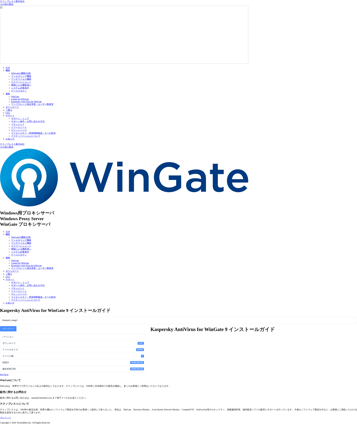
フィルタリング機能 (21, 76)
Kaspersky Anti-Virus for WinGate (26, 101)
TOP (8, 68)
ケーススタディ (19, 91)
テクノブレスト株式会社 (12, 1)
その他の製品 (6, 4)
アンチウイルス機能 (21, 79)
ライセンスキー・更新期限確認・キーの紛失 (33, 133)
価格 (8, 94)
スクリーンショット (21, 82)
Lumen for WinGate (20, 99)
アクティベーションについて (25, 136)
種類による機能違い (21, 85)
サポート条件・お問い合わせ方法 (28, 121)
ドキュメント (18, 124)
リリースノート (19, 127)
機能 (8, 70)
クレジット (5, 417)
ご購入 (9, 110)
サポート (10, 115)
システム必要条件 (20, 88)
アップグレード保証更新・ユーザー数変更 (32, 104)
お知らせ (10, 139)
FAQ (8, 113)
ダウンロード (12, 107)
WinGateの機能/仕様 (21, 73)
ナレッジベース (19, 130)
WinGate (15, 96)
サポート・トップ (20, 118)
